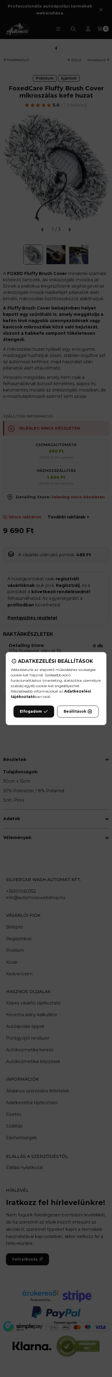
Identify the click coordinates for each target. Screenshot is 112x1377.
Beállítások (75, 711)
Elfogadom (31, 711)
